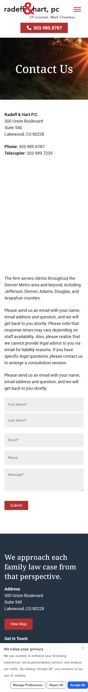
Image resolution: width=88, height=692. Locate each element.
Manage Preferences (27, 685)
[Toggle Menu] (77, 9)
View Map (18, 624)
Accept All (77, 685)
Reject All (56, 685)
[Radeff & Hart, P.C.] (39, 17)
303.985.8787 (47, 28)
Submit (16, 505)
